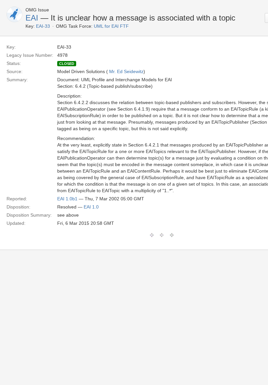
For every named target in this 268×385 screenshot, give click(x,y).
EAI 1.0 (91, 206)
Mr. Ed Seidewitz (126, 71)
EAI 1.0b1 (67, 198)
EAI (31, 17)
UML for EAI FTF (111, 26)
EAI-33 (43, 26)
